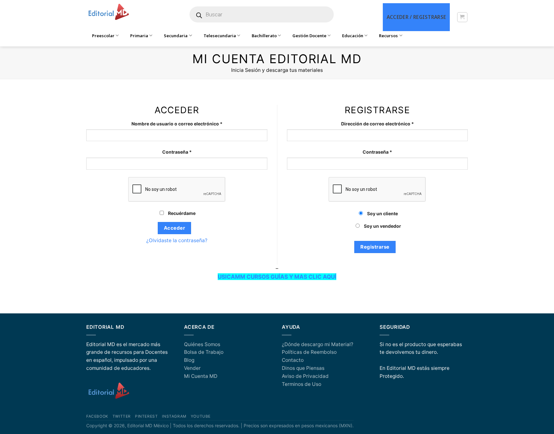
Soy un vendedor (382, 226)
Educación (352, 35)
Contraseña (189, 152)
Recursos (388, 35)
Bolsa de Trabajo (203, 352)
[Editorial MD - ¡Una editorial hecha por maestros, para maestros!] (108, 12)
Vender (192, 368)
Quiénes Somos (202, 344)
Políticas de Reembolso (309, 352)
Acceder (174, 228)
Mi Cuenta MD (200, 376)
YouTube (201, 416)
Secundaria (176, 35)
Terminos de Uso (301, 384)
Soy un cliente (382, 213)
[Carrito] (462, 17)
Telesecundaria (220, 35)
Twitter (122, 416)
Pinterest (146, 416)
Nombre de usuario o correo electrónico (189, 123)
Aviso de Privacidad (305, 376)
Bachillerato (264, 35)
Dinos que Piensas (303, 368)
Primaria (139, 35)
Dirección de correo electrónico (390, 123)
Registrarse (374, 247)
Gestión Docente (309, 35)
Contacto (293, 360)
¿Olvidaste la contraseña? (176, 240)
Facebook (97, 416)
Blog (189, 360)
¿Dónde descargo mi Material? (317, 344)
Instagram (174, 416)
